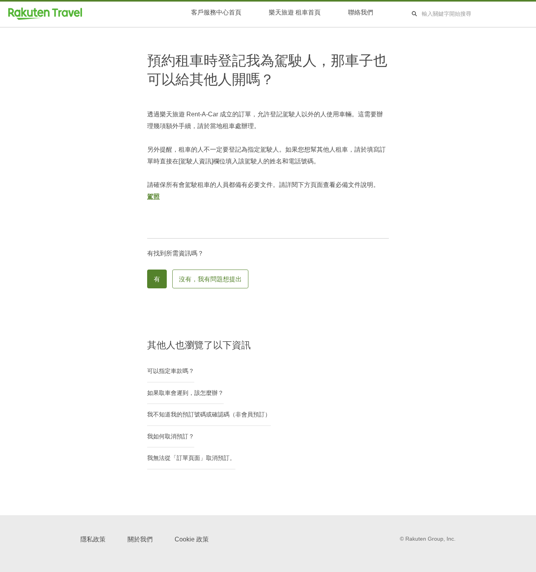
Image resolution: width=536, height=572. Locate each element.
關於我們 (140, 539)
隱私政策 (93, 539)
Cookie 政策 (192, 539)
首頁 (216, 13)
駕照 (153, 196)
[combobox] (475, 14)
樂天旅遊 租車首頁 (295, 12)
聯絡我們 (360, 12)
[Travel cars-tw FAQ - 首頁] (45, 13)
